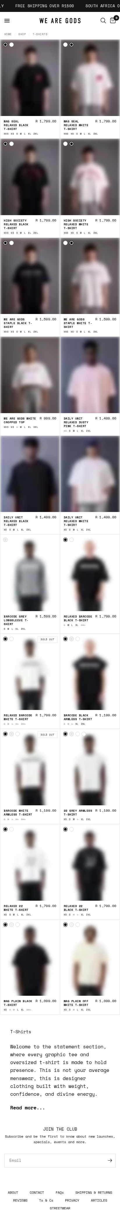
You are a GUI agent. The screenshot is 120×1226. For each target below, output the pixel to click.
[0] (112, 20)
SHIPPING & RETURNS (93, 1192)
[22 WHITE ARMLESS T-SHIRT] (84, 734)
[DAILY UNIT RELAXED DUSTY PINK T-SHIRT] (90, 378)
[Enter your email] (110, 1161)
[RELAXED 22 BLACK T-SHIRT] (5, 829)
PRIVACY (72, 1200)
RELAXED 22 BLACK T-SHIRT (76, 908)
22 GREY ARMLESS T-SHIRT (78, 812)
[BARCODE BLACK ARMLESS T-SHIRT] (65, 639)
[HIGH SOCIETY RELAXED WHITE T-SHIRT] (11, 144)
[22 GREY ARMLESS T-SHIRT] (71, 734)
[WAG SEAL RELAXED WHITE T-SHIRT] (11, 44)
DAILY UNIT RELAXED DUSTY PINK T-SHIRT (76, 422)
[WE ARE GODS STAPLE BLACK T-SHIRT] (5, 243)
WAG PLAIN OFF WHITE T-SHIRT (76, 1003)
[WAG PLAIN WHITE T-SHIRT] (17, 924)
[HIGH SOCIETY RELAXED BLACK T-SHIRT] (5, 144)
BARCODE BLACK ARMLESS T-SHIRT (78, 717)
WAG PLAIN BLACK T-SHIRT (18, 1003)
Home (8, 34)
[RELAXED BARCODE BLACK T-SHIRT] (65, 540)
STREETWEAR (60, 1208)
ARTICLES (99, 1200)
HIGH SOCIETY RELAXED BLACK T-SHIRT (16, 224)
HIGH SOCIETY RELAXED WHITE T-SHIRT (76, 224)
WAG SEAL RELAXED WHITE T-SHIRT (76, 125)
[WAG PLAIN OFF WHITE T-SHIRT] (11, 924)
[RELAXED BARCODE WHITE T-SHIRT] (71, 540)
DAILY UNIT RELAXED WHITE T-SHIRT (76, 521)
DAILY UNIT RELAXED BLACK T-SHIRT (16, 521)
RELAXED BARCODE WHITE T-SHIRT (18, 717)
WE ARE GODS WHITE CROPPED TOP (20, 420)
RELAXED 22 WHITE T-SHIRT (16, 908)
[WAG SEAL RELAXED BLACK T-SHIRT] (5, 44)
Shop (22, 34)
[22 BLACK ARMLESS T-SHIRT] (65, 734)
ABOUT (13, 1192)
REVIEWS (20, 1200)
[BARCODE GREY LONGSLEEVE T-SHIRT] (5, 540)
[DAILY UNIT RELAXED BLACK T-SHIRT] (30, 478)
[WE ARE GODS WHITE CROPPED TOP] (30, 378)
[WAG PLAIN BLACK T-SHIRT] (5, 924)
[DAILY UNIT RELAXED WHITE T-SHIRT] (90, 478)
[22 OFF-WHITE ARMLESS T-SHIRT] (77, 734)
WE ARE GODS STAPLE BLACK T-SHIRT (18, 323)
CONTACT (37, 1192)
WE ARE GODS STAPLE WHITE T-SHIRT (78, 323)
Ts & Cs (46, 1200)
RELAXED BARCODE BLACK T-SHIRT (78, 618)
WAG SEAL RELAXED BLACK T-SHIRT (16, 125)
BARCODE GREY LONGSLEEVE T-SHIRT (16, 620)
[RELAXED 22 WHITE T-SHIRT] (11, 829)
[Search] (103, 20)
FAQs (60, 1192)
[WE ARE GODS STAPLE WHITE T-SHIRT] (11, 243)
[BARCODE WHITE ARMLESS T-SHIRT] (77, 639)
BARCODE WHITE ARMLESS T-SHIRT (18, 812)
